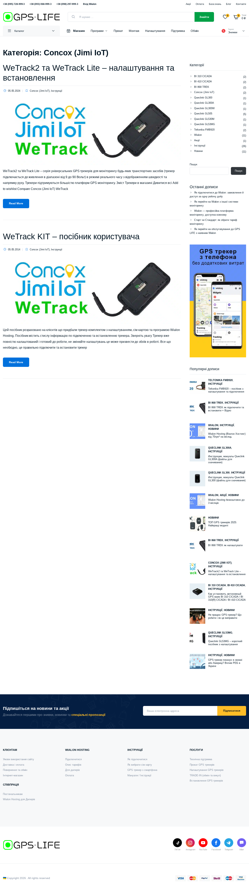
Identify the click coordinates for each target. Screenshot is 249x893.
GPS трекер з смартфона (142, 770)
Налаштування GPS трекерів (207, 770)
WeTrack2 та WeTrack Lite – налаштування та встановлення (226, 573)
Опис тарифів (73, 764)
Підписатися (231, 710)
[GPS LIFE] (31, 17)
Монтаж (134, 30)
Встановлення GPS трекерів (206, 780)
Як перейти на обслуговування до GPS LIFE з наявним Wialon (215, 231)
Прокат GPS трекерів (202, 764)
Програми (97, 30)
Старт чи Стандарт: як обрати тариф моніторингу (213, 221)
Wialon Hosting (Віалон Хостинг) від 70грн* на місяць (226, 435)
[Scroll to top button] (240, 884)
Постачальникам (13, 794)
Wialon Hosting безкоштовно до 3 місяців (226, 501)
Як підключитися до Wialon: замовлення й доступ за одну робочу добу (217, 194)
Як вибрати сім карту (139, 764)
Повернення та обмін (15, 770)
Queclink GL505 (203, 113)
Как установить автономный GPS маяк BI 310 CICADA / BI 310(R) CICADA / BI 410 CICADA (227, 596)
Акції (188, 4)
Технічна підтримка (201, 759)
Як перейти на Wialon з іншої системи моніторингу (214, 203)
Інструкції (56, 90)
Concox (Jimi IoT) (40, 90)
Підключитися (73, 759)
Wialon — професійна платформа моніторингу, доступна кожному (211, 212)
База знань (215, 4)
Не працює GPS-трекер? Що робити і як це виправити (224, 616)
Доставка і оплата (13, 764)
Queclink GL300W (204, 108)
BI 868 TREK (201, 86)
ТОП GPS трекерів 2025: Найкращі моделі (222, 524)
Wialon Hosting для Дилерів (19, 799)
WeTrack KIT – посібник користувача (71, 236)
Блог (228, 4)
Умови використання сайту (18, 759)
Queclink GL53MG (204, 124)
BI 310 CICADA (203, 76)
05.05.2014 (14, 249)
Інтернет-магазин (13, 775)
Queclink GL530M (204, 119)
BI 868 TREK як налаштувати (225, 545)
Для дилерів (72, 770)
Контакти (241, 4)
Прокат (118, 30)
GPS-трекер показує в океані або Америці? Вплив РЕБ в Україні (225, 662)
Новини (198, 151)
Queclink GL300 (203, 97)
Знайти (204, 16)
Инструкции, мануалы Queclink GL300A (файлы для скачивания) (226, 459)
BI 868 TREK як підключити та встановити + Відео (226, 409)
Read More (16, 203)
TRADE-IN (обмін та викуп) (205, 775)
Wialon (198, 134)
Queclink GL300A (204, 102)
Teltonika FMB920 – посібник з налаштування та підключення (226, 390)
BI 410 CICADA (203, 81)
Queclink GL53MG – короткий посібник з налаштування (225, 643)
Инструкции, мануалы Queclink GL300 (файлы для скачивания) (226, 479)
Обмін (195, 30)
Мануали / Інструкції (139, 775)
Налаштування (155, 30)
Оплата (200, 4)
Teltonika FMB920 (204, 129)
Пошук (193, 164)
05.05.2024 (14, 90)
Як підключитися (137, 759)
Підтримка (178, 30)
